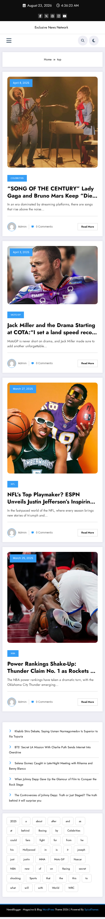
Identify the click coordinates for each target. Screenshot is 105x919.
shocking (15, 878)
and (68, 821)
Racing (66, 869)
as (80, 821)
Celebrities (17, 178)
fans (28, 840)
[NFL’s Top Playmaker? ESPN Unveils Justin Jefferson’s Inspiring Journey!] (52, 428)
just (12, 859)
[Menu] (8, 40)
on (51, 869)
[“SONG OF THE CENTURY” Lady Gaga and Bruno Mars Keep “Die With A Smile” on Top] (52, 121)
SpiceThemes (91, 909)
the (61, 878)
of (40, 869)
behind (25, 831)
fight (42, 840)
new (27, 869)
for (55, 840)
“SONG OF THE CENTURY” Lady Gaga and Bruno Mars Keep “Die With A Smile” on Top (50, 192)
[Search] (83, 40)
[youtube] (65, 16)
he (82, 840)
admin (22, 227)
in (45, 850)
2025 (13, 821)
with (40, 888)
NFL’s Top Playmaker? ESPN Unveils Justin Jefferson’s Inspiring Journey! (50, 498)
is (57, 850)
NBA (13, 653)
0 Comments (44, 227)
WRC (71, 888)
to (86, 878)
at (11, 831)
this (74, 878)
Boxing (42, 831)
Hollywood (29, 850)
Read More (87, 227)
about (39, 821)
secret (82, 869)
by (56, 831)
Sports (33, 878)
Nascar (78, 859)
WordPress (48, 909)
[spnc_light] (94, 40)
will (27, 888)
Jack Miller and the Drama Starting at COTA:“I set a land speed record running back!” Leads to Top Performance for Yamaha (52, 329)
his (12, 850)
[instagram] (58, 16)
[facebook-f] (40, 16)
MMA (42, 859)
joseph (81, 850)
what (13, 888)
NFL (13, 484)
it (67, 850)
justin (26, 859)
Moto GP (16, 314)
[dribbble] (52, 16)
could (13, 840)
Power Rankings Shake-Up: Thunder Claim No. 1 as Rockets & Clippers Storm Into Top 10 (50, 667)
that (48, 878)
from (69, 840)
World (55, 888)
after (53, 821)
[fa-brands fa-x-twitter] (46, 16)
